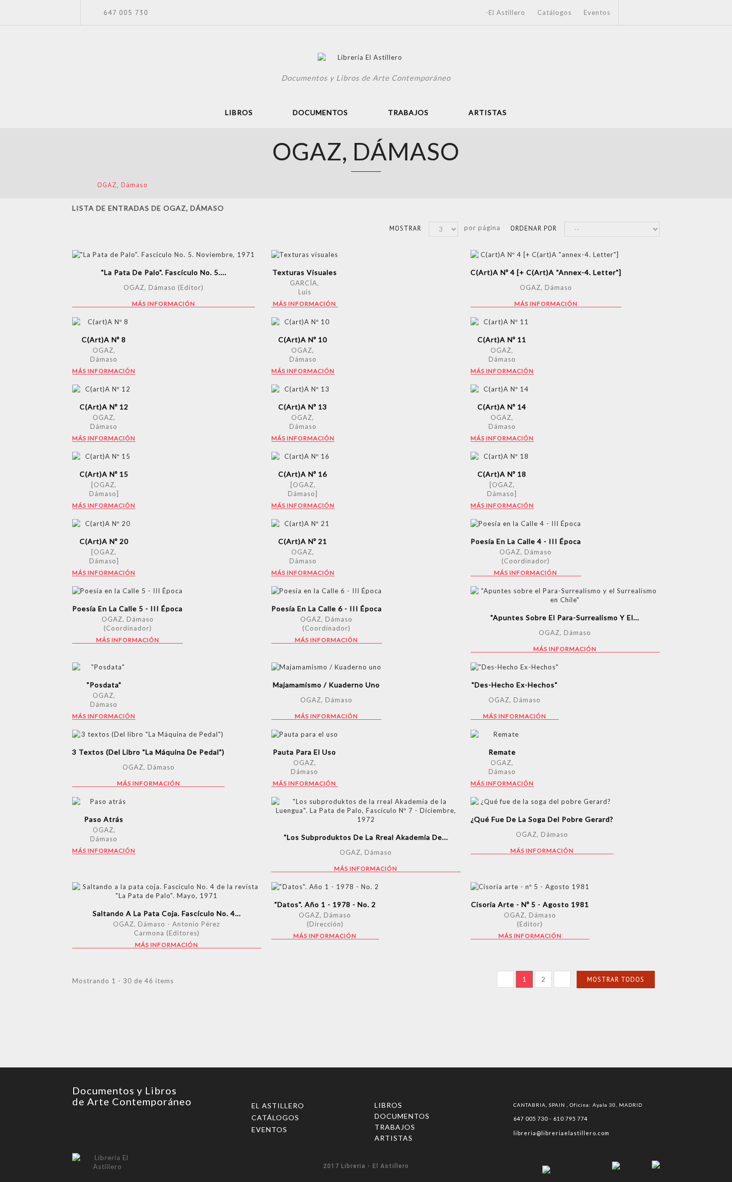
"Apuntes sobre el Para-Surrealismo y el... (564, 617)
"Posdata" (104, 684)
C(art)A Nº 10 (302, 339)
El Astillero (277, 1105)
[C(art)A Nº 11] (502, 321)
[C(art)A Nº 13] (303, 389)
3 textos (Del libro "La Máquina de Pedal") (148, 752)
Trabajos (408, 112)
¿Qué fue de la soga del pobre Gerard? (542, 819)
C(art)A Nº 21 (302, 541)
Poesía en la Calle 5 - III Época (127, 608)
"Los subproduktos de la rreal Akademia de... (366, 837)
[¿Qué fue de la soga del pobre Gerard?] (542, 801)
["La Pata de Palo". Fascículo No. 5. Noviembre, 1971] (163, 254)
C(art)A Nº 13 (302, 406)
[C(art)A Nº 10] (303, 321)
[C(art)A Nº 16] (303, 456)
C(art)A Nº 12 (104, 406)
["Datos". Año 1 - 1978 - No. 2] (325, 886)
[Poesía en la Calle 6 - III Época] (326, 590)
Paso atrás (103, 819)
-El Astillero (505, 12)
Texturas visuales (304, 272)
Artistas (488, 112)
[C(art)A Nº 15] (103, 456)
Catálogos (554, 12)
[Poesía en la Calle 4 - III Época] (526, 523)
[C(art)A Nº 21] (303, 523)
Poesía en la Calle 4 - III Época (526, 541)
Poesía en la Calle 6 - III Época (326, 608)
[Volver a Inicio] (75, 184)
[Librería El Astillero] (366, 59)
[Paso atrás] (103, 801)
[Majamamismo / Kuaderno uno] (326, 666)
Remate (502, 752)
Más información (163, 303)
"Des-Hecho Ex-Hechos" (515, 684)
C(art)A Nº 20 (104, 541)
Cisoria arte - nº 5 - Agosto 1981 (530, 904)
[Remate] (502, 734)
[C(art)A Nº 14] (502, 389)
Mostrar (405, 228)
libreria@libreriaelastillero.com (561, 1133)
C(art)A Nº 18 (502, 474)
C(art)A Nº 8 (104, 339)
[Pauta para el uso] (304, 734)
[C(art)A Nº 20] (103, 523)
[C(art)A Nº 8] (103, 321)
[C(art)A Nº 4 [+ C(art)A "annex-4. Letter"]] (546, 254)
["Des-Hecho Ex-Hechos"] (515, 666)
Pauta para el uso (304, 752)
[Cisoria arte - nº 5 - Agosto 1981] (530, 886)
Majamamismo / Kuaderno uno (326, 684)
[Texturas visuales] (304, 254)
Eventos (597, 12)
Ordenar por (533, 228)
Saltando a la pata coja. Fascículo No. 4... (167, 913)
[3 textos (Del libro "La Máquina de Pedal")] (148, 734)
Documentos (320, 112)
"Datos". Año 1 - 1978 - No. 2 (325, 904)
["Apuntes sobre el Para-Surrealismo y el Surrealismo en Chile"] (565, 595)
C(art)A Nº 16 (302, 474)
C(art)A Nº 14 (502, 406)
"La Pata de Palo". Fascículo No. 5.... (164, 272)
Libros (239, 112)
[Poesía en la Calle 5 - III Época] (127, 590)
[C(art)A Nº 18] (502, 456)
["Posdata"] (103, 666)
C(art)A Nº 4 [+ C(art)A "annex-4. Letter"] (546, 272)
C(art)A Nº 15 (104, 474)
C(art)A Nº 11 (502, 339)
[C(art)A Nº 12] (103, 389)
